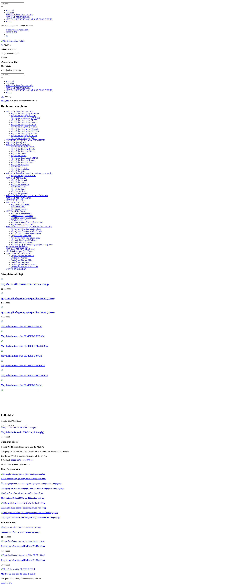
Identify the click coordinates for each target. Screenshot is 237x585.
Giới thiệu (10, 12)
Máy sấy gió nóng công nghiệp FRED (26, 233)
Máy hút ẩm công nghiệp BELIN (24, 136)
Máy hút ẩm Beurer (18, 156)
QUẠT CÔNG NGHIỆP (16, 269)
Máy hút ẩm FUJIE (18, 187)
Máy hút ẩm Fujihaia (19, 193)
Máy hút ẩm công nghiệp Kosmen (24, 127)
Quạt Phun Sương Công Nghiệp (23, 218)
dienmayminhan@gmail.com (17, 30)
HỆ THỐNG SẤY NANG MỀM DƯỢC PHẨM (25, 140)
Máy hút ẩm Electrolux (20, 169)
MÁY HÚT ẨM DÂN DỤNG (18, 17)
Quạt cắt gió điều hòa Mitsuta (22, 256)
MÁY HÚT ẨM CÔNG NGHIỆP (19, 15)
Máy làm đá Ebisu (18, 207)
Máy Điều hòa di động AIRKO (23, 224)
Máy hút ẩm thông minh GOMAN (24, 158)
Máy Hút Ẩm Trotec (19, 191)
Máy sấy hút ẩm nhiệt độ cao (17, 247)
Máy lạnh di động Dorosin (21, 213)
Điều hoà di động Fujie (20, 220)
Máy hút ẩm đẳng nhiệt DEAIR (23, 176)
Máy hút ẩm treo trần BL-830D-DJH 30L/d (23, 336)
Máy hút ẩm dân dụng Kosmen (23, 160)
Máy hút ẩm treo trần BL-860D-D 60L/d (21, 356)
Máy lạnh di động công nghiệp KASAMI (27, 222)
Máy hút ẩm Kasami (19, 180)
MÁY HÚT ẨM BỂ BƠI (16, 142)
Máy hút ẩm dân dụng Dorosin (23, 149)
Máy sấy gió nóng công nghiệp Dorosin (26, 231)
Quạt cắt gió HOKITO (20, 262)
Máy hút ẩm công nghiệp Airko (23, 138)
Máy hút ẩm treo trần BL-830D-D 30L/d (21, 326)
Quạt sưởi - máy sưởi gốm (21, 236)
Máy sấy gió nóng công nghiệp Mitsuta (26, 229)
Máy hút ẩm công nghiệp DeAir (23, 125)
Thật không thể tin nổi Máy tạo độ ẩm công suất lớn (22, 498)
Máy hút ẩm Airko (18, 171)
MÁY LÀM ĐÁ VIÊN (15, 202)
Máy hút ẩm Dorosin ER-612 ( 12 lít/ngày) (22, 432)
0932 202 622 (28, 460)
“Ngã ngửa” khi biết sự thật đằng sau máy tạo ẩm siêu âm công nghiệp (30, 517)
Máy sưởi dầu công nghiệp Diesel (24, 240)
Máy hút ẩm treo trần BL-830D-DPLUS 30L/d (24, 346)
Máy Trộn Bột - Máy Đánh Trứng (19, 251)
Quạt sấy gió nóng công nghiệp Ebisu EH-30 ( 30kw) (28, 312)
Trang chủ (10, 10)
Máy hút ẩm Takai (18, 189)
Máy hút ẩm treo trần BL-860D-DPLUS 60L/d (24, 375)
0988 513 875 (11, 32)
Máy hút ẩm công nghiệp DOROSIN (25, 118)
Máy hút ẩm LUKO (18, 167)
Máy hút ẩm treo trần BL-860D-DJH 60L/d (23, 365)
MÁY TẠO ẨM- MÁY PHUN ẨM (20, 249)
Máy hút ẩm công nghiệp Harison (24, 122)
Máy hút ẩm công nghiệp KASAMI (25, 113)
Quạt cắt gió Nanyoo (19, 258)
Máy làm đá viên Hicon (20, 204)
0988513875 (16, 460)
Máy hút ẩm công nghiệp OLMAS (24, 129)
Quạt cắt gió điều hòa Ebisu (21, 260)
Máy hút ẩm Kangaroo (20, 164)
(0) (2, 45)
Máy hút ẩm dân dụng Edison (22, 151)
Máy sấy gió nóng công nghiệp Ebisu (25, 238)
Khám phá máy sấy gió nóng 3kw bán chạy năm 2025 (23, 479)
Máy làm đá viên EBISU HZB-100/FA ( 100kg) (25, 284)
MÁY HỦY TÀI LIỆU (15, 200)
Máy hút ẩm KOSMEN (20, 184)
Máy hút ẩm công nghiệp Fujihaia (24, 133)
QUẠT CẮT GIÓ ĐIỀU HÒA (18, 253)
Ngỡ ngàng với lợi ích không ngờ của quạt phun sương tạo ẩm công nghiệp (32, 488)
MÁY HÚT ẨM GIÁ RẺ (16, 178)
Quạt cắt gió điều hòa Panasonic (23, 264)
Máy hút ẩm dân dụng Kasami (22, 147)
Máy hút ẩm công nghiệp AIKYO (24, 120)
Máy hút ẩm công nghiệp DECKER (25, 131)
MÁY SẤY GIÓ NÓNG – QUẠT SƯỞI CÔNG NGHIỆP (29, 19)
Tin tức (8, 21)
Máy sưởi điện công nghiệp (21, 242)
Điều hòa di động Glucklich (22, 216)
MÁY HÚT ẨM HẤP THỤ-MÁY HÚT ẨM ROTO (27, 196)
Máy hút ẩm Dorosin (19, 182)
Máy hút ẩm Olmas (18, 153)
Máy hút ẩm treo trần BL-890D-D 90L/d (21, 385)
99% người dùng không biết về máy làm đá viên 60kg (23, 508)
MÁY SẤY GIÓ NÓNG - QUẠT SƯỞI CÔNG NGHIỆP (29, 227)
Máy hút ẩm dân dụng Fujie (21, 162)
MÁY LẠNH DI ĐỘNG (16, 211)
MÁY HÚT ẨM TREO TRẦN (18, 198)
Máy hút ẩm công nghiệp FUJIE (23, 116)
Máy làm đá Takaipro (19, 209)
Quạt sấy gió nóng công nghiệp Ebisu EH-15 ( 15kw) (28, 298)
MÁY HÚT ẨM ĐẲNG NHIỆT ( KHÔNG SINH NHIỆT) (29, 173)
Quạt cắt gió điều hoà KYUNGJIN (24, 267)
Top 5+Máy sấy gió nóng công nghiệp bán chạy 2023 (32, 244)
